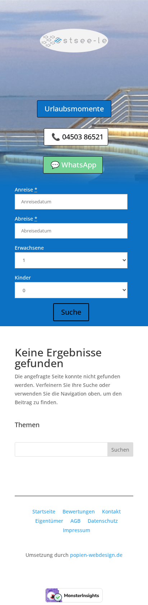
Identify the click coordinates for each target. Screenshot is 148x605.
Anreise (26, 189)
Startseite (43, 511)
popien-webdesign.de (96, 554)
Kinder (23, 277)
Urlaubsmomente (74, 109)
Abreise (26, 218)
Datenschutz (103, 520)
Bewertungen (79, 511)
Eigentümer (49, 520)
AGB (75, 520)
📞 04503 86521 (77, 137)
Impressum (76, 530)
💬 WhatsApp (73, 165)
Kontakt (111, 511)
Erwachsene (29, 247)
